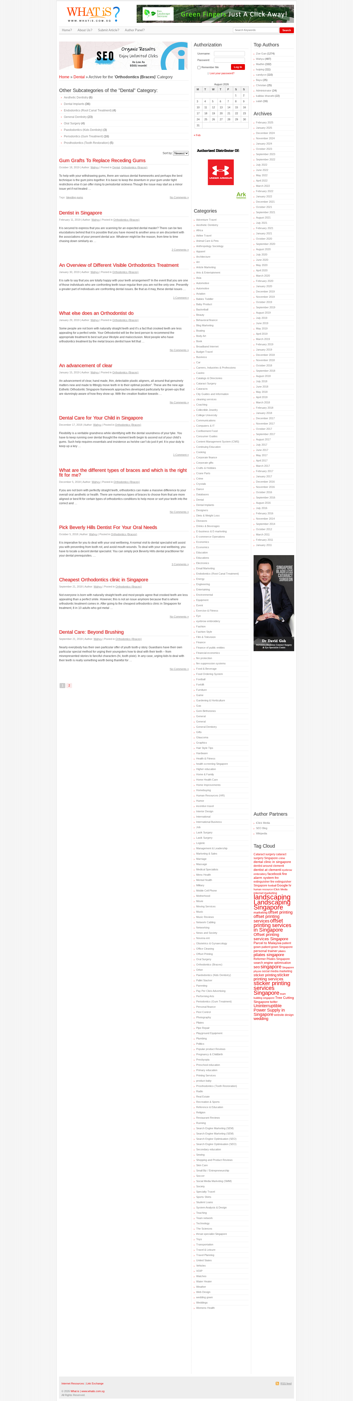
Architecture (203, 256)
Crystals (201, 483)
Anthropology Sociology (210, 246)
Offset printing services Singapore (271, 936)
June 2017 (262, 450)
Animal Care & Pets (207, 240)
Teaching (201, 1212)
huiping (260, 69)
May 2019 (262, 328)
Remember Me (210, 67)
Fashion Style (204, 631)
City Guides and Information (212, 394)
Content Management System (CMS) (217, 441)
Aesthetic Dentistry (76, 97)
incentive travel (205, 806)
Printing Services (206, 1075)
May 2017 (262, 455)
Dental (79, 77)
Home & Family (205, 774)
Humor (200, 800)
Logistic (200, 843)
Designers (202, 510)
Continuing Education (208, 446)
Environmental (204, 594)
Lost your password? (222, 73)
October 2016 (264, 492)
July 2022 (261, 164)
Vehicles (201, 1265)
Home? (67, 30)
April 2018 (262, 397)
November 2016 (265, 486)
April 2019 (262, 333)
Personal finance (206, 1006)
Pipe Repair (203, 1027)
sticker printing (265, 975)
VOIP (199, 1270)
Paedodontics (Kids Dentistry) (83, 130)
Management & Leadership (211, 848)
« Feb (197, 135)
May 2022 (262, 175)
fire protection (204, 658)
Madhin (260, 64)
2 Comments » (180, 249)
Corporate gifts (204, 462)
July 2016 (261, 508)
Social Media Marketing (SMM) (214, 1181)
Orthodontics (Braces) (134, 167)
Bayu (259, 80)
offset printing (280, 912)
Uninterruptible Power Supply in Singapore (269, 1010)
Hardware (202, 753)
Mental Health (204, 880)
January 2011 (264, 545)
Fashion (201, 626)
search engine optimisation (272, 962)
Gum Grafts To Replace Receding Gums (102, 160)
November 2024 (265, 138)
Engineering (203, 584)
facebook (274, 874)
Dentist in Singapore (80, 212)
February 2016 (264, 513)
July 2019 (261, 317)
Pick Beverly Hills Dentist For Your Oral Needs (108, 527)
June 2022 (262, 170)
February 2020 (264, 280)
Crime (199, 478)
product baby (204, 1080)
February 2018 (264, 407)
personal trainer (266, 951)
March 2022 (263, 185)
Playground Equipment (209, 1033)
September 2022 (265, 159)
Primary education (206, 1070)
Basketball (202, 309)
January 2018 (264, 413)
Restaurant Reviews (208, 1117)
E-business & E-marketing (211, 531)
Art (198, 262)
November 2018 (265, 360)
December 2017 (265, 418)
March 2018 (263, 402)
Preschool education (208, 1064)
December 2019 (265, 291)
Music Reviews (205, 917)
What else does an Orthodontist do (96, 313)
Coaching (201, 404)
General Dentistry (75, 117)
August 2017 (263, 439)
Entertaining (203, 589)
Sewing (200, 1154)
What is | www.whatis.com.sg (87, 1391)
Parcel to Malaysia (267, 943)
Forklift (200, 684)
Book (199, 341)
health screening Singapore (212, 763)
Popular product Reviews (210, 1049)
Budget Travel (204, 351)
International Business (209, 821)
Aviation (200, 293)
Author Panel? (135, 30)
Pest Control (203, 1012)
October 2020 (264, 238)
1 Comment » (181, 297)
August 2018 (263, 376)
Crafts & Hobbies (206, 468)
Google (282, 885)
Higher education (206, 769)
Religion (200, 1112)
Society (200, 1186)
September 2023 (265, 154)
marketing (260, 912)
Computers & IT (205, 425)
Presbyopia (202, 1059)
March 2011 (263, 534)
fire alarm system (270, 875)
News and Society (206, 932)
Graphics (201, 742)
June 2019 (262, 323)
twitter (274, 1002)
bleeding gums (74, 197)
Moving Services (206, 906)
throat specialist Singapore (211, 1233)
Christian (261, 85)
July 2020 (261, 254)
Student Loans (204, 1202)
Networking (202, 927)
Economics (202, 541)
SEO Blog (261, 828)
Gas (198, 705)
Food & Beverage (206, 668)
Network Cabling (205, 922)
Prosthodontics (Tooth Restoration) (86, 143)
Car (198, 362)
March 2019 (263, 339)
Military (200, 885)
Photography (203, 1017)
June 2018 (262, 386)
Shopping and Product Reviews (214, 1159)
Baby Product (204, 304)
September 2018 (265, 370)
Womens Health (205, 1307)
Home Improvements (208, 784)
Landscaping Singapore (272, 904)
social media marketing (277, 971)
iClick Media (263, 822)
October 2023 (264, 148)
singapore (271, 966)
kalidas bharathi (265, 95)
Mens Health (203, 874)
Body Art (201, 335)
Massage (201, 864)
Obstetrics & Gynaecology (211, 943)
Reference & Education (209, 1107)
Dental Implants (74, 104)
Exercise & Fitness (207, 610)
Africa (199, 230)
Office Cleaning (205, 948)
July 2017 (261, 444)
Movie (199, 901)
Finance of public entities (210, 647)
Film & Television (206, 637)
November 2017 (265, 423)
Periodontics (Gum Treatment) (83, 136)
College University (206, 415)
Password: (203, 60)
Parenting (201, 985)
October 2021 (264, 207)
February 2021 (264, 228)
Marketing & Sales (206, 853)
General (201, 716)
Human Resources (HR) (210, 795)
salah (259, 101)
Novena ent (203, 938)
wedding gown (204, 1297)
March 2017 (263, 465)
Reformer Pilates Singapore (272, 959)
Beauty (200, 314)
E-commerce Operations (210, 536)
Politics (200, 1043)
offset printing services (267, 918)
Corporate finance (206, 457)
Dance (200, 489)
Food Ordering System (209, 674)
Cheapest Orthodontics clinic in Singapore (103, 579)
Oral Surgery (72, 123)
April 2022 (262, 180)
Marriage (201, 858)
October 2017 (264, 428)
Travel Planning (205, 1255)
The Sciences (204, 1228)
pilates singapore (269, 954)
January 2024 (264, 143)
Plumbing (201, 1038)
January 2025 (264, 127)
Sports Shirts (203, 1196)
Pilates (200, 1022)
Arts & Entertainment (208, 272)
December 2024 (265, 133)
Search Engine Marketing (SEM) (215, 1128)
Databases (202, 494)
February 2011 (264, 539)
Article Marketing (206, 267)
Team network (204, 1218)
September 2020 (265, 244)
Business (201, 357)
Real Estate (203, 1096)
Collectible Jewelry (207, 409)
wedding (261, 1018)
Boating (200, 330)
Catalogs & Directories (209, 378)
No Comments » (179, 197)
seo (257, 967)
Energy (200, 578)
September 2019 (265, 307)
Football (200, 679)
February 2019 (264, 344)
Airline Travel (203, 235)
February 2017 (264, 471)
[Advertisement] (115, 49)
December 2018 (265, 354)
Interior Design (204, 811)
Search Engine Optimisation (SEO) (216, 1138)
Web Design (203, 1292)
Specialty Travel (205, 1191)
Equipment (202, 600)
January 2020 (264, 286)
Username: (203, 53)
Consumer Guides (207, 436)
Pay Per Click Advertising (210, 990)
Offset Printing (204, 953)
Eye (198, 615)
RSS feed (286, 1383)
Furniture (201, 689)
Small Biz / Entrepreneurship (212, 1170)
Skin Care (202, 1165)
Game (199, 695)
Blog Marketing (204, 325)
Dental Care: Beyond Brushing (91, 632)
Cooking (201, 452)
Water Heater (204, 1281)
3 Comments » (180, 564)
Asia (198, 277)
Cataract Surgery (206, 383)
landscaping (272, 897)
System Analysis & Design (211, 1207)
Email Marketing (205, 568)
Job (198, 827)
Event (199, 605)
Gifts (199, 732)
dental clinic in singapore (272, 862)
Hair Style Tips (204, 747)
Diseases (201, 520)
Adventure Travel (206, 219)
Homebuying (203, 790)
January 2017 (264, 476)
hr (290, 885)
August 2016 (263, 502)
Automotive (202, 283)
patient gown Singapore (277, 947)
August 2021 (263, 217)
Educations (202, 557)
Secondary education (208, 1149)
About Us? (85, 30)
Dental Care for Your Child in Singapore (101, 417)
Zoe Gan (261, 53)
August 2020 (263, 249)
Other (199, 969)
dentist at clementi (267, 870)
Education (202, 552)
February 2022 (264, 191)
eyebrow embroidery (208, 621)
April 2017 (262, 460)
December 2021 (265, 201)
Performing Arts (205, 996)
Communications (206, 420)
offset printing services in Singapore (272, 925)
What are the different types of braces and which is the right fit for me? (123, 472)
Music (199, 911)
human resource (263, 889)
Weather (201, 1286)
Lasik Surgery (204, 837)
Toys (199, 1239)
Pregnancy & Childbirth (209, 1054)
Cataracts (202, 388)
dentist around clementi (269, 865)
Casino (200, 372)
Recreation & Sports (208, 1101)
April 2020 (262, 270)
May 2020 (262, 265)
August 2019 (263, 312)
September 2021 (265, 212)
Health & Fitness (205, 758)
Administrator (263, 90)
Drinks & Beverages (208, 526)
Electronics (202, 563)
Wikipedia (261, 833)
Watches (201, 1276)
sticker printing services (271, 977)
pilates (282, 951)
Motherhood (203, 895)
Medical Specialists (207, 869)
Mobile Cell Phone (206, 890)
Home (64, 77)
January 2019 (264, 349)
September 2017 (265, 434)
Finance (201, 642)
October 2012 (264, 529)
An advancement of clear (85, 365)
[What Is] (95, 24)
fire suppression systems (211, 663)
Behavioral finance (207, 320)
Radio (199, 1091)
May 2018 (262, 391)
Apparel (200, 251)
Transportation (204, 1244)
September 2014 (265, 523)
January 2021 (264, 233)
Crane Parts (203, 473)
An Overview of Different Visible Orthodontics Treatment (119, 265)
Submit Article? (108, 30)
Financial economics (208, 652)
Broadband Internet (207, 346)
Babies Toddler (204, 298)
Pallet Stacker (204, 980)
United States (204, 1260)
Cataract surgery (264, 854)
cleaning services (206, 399)
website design (284, 1014)
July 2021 (261, 222)
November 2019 (265, 296)
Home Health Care (207, 779)
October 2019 (264, 302)
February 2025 (264, 122)
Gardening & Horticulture (210, 700)
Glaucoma (202, 737)
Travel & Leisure (205, 1249)
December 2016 (265, 481)
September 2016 (265, 497)
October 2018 (264, 365)
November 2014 (265, 518)
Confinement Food (207, 431)
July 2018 (261, 381)
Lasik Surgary (204, 832)
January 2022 (264, 196)
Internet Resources (72, 1383)
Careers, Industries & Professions (216, 367)
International (203, 816)
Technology (203, 1223)
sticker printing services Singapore (272, 988)
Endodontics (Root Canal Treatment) (88, 110)
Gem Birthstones (206, 711)
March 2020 (263, 275)
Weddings (202, 1302)
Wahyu (95, 167)
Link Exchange (94, 1383)
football (272, 885)
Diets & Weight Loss (208, 515)
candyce (261, 74)
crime (282, 858)
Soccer (200, 1175)
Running (201, 1123)
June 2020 (262, 259)
